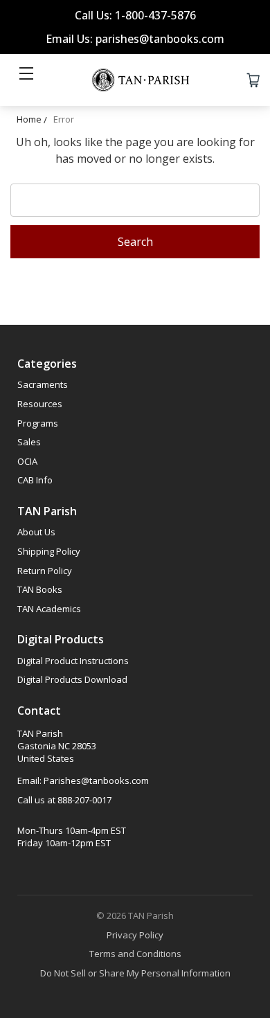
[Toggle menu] (26, 80)
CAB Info (35, 480)
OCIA (27, 461)
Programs (37, 423)
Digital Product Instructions (73, 660)
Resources (39, 404)
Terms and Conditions (135, 953)
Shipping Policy (48, 551)
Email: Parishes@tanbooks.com (83, 780)
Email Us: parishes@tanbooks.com (135, 38)
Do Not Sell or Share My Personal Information (135, 973)
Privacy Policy (135, 935)
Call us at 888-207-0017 (64, 800)
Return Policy (44, 570)
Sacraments (42, 384)
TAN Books (39, 589)
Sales (29, 442)
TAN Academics (49, 608)
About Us (36, 532)
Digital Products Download (72, 679)
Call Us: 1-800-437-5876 (135, 15)
